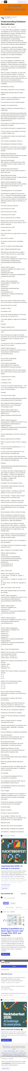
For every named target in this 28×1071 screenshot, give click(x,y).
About (23, 1054)
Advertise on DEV (22, 1052)
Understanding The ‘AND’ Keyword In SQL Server (13, 994)
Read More (5, 888)
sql (9, 27)
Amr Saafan (7, 17)
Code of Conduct (10, 907)
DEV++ (17, 1051)
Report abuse (19, 907)
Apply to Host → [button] (6, 1040)
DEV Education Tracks (6, 1052)
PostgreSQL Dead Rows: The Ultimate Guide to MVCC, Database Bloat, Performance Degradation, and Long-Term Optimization (13, 980)
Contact (3, 1056)
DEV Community (6, 1046)
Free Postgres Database (12, 1056)
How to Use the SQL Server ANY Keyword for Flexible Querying (13, 988)
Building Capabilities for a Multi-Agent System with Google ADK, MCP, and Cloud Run (12, 932)
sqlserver (14, 27)
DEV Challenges (11, 1051)
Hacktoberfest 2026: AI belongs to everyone (11, 867)
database (4, 27)
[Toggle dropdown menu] (26, 836)
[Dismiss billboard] (26, 1059)
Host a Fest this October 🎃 (12, 1029)
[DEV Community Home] (5, 2)
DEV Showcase (17, 1054)
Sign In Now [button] (6, 1068)
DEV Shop (21, 1056)
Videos (21, 1051)
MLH (25, 1056)
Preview (13, 903)
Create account (22, 2)
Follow (14, 966)
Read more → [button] (5, 954)
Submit (6, 903)
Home (5, 1051)
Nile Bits (15, 17)
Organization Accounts (8, 1054)
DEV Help (15, 1052)
